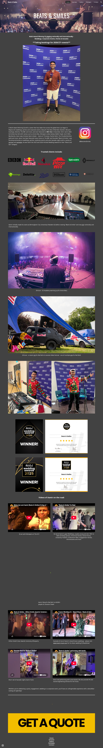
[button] (101, 2)
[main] (51, 16)
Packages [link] (88, 2)
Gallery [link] (81, 2)
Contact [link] (96, 2)
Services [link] (74, 2)
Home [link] (68, 2)
